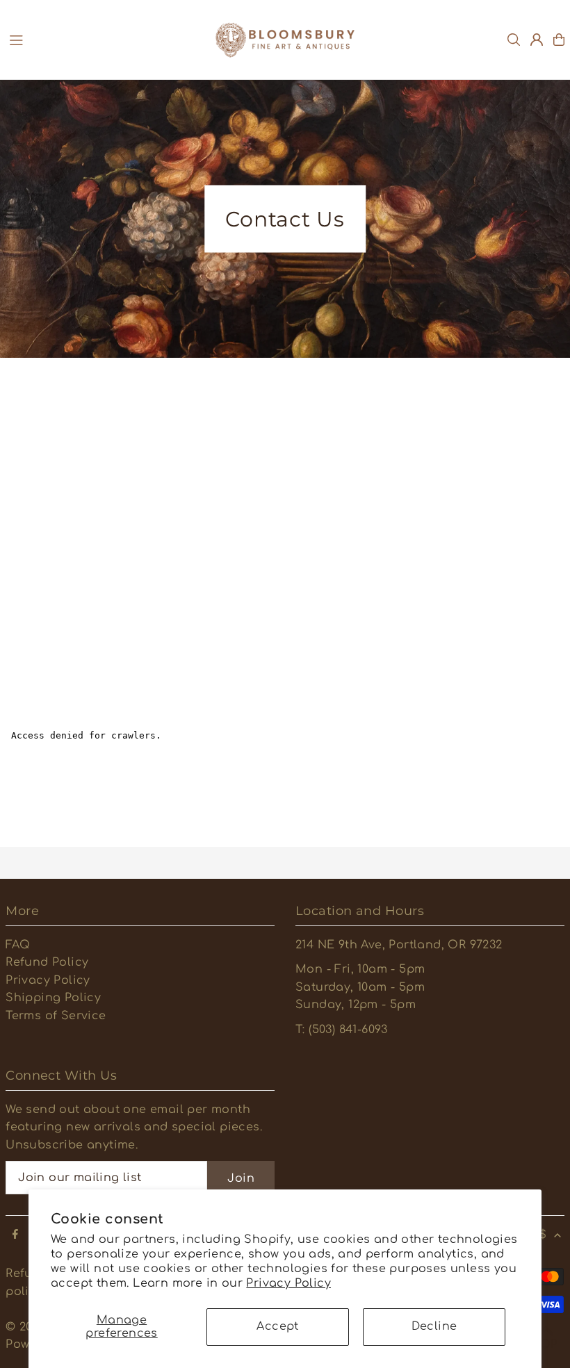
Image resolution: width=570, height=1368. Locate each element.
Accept (277, 1326)
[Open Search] (513, 39)
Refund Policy (47, 962)
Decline (434, 1326)
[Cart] (558, 39)
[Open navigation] (105, 39)
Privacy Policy (288, 1283)
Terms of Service (56, 1015)
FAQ (18, 945)
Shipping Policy (53, 997)
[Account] (536, 39)
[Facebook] (15, 1235)
